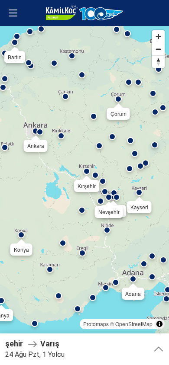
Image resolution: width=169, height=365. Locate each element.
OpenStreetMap (134, 323)
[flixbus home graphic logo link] (84, 13)
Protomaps (96, 323)
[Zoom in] (158, 36)
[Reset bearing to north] (158, 61)
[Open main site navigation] (13, 13)
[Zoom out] (158, 49)
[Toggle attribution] (159, 324)
